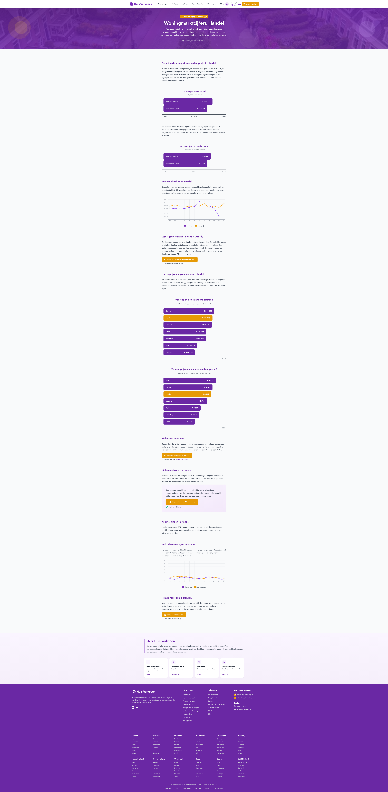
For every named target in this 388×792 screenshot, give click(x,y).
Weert (240, 753)
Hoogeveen (135, 747)
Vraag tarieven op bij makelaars (183, 502)
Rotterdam (241, 774)
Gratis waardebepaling (190, 711)
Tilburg (134, 777)
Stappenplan (211, 4)
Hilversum (156, 771)
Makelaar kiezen (213, 694)
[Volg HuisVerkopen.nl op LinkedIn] (133, 707)
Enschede (177, 768)
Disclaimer (198, 788)
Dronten (155, 742)
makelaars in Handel (182, 459)
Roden (134, 753)
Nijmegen (199, 750)
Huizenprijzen (187, 714)
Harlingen (177, 745)
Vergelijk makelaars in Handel (178, 455)
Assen (133, 739)
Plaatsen (211, 711)
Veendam (219, 750)
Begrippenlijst (187, 720)
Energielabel (212, 698)
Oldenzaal (177, 774)
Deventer (177, 765)
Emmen (134, 745)
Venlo (239, 750)
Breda (133, 762)
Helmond (134, 771)
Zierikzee (219, 777)
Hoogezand (220, 745)
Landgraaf (241, 745)
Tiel (197, 753)
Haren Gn (220, 742)
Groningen (220, 739)
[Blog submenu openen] (225, 4)
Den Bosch (135, 765)
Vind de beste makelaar (245, 698)
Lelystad (155, 747)
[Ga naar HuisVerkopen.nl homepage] (141, 4)
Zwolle (176, 777)
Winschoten (220, 753)
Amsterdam (156, 765)
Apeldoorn (199, 739)
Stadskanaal (220, 747)
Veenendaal (199, 774)
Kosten (210, 701)
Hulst (218, 765)
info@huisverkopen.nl (244, 709)
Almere (155, 739)
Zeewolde (156, 753)
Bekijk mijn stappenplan (245, 694)
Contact (177, 788)
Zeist (197, 777)
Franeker (176, 742)
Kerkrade (241, 742)
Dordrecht (241, 768)
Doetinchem (199, 745)
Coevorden (135, 742)
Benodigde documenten (216, 704)
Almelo (176, 762)
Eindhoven (135, 768)
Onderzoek (186, 717)
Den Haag (241, 765)
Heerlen (240, 739)
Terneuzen (220, 771)
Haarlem (155, 768)
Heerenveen (177, 747)
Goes (218, 762)
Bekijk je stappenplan (175, 615)
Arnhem (198, 742)
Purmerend (156, 777)
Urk (154, 750)
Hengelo (176, 771)
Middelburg (220, 768)
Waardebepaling (197, 4)
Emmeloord (156, 745)
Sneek (176, 753)
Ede (197, 747)
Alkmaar (155, 762)
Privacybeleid (187, 788)
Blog (222, 4)
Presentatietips (187, 704)
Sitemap (207, 788)
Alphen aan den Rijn (244, 762)
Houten (198, 765)
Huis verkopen (163, 4)
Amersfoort (199, 762)
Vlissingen (220, 774)
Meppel (134, 750)
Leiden (240, 771)
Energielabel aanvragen (191, 707)
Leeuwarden (177, 750)
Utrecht (198, 771)
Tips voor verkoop (189, 701)
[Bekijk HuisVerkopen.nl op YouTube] (137, 707)
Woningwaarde (213, 707)
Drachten (177, 739)
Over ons (168, 788)
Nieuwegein (199, 768)
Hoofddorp (156, 774)
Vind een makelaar (250, 4)
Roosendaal (135, 774)
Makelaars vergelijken (180, 4)
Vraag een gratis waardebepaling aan (180, 259)
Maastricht (241, 747)
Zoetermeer (241, 777)
